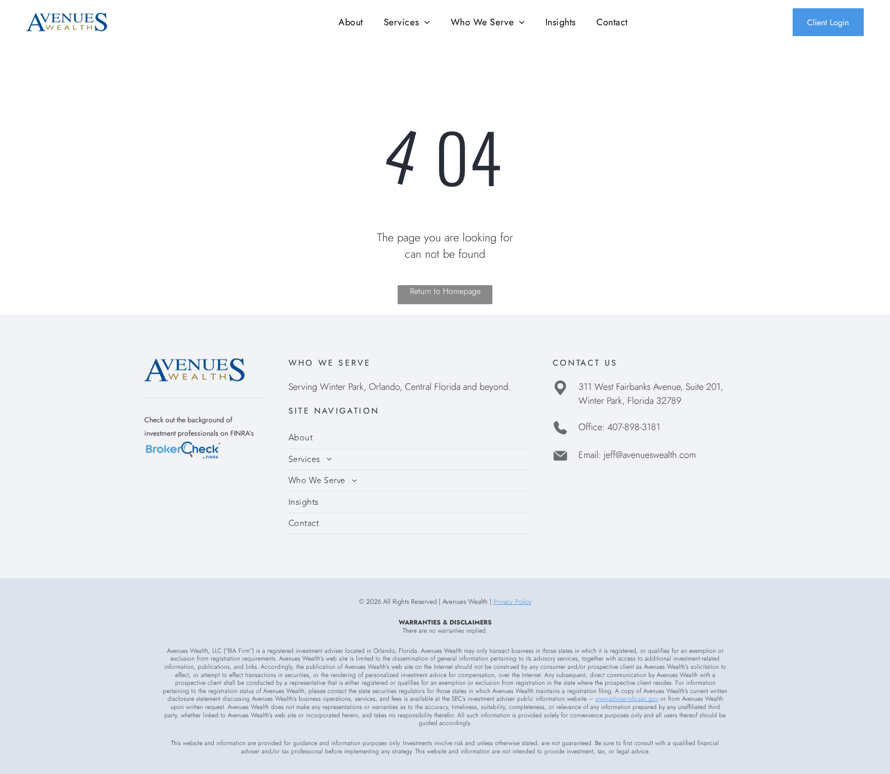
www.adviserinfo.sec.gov (626, 698)
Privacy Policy (512, 601)
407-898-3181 (633, 427)
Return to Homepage (445, 291)
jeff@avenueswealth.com (650, 455)
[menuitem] (350, 21)
